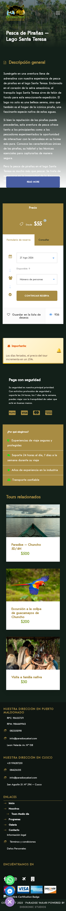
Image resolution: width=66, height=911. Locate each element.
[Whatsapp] (10, 880)
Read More (33, 182)
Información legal (16, 834)
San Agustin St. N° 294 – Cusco (24, 784)
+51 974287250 (15, 763)
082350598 (16, 730)
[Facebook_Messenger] (10, 891)
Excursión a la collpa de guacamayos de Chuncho (26, 613)
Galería (13, 824)
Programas (14, 819)
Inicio (12, 803)
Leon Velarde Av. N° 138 (20, 745)
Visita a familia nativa (26, 677)
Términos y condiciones (23, 841)
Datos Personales (16, 848)
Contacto (14, 830)
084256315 (15, 770)
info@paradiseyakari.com (23, 738)
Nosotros (14, 808)
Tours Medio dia (20, 813)
